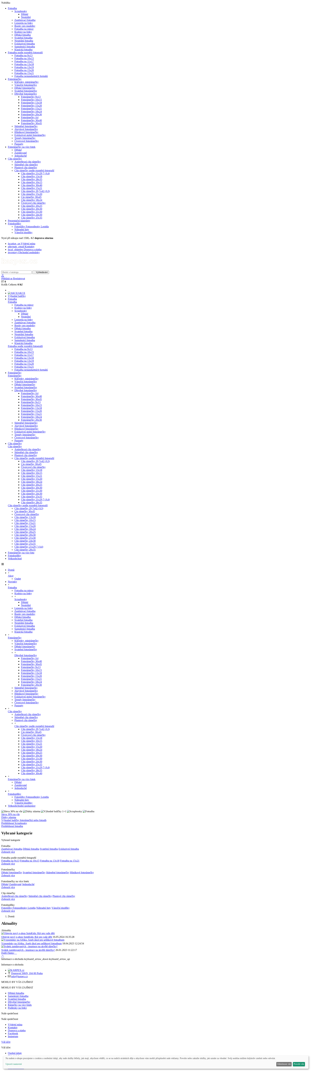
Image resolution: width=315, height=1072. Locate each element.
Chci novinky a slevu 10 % (157, 547)
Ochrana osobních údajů (157, 554)
